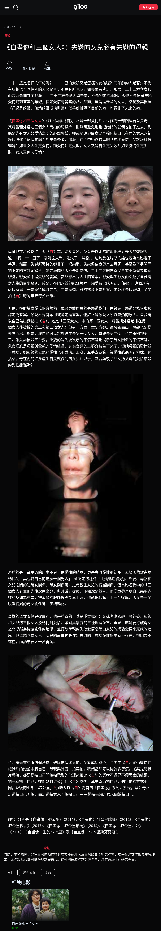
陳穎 (7, 35)
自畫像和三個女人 (27, 120)
